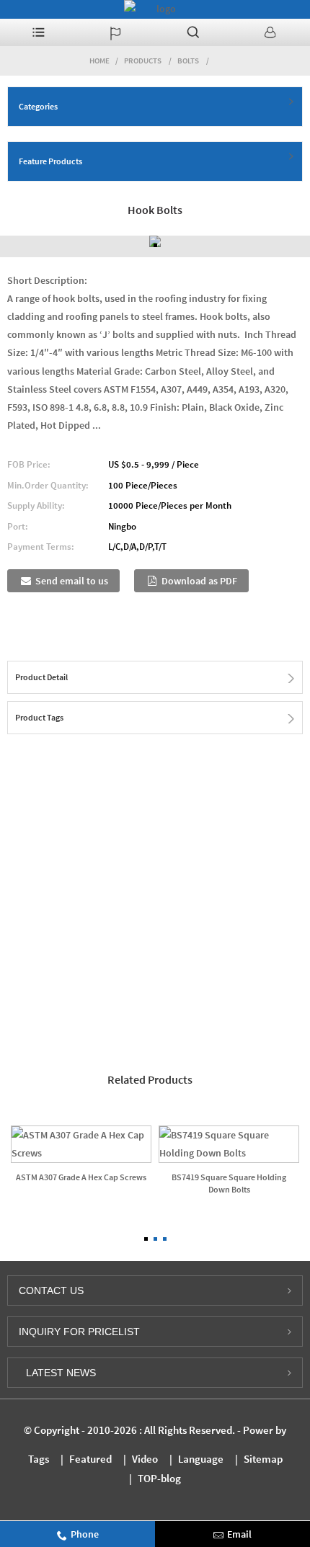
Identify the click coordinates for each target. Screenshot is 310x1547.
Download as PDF (199, 580)
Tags (38, 1459)
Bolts (188, 60)
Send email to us (71, 580)
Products (142, 60)
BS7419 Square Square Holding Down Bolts (229, 1183)
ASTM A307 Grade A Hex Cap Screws (81, 1177)
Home (99, 60)
